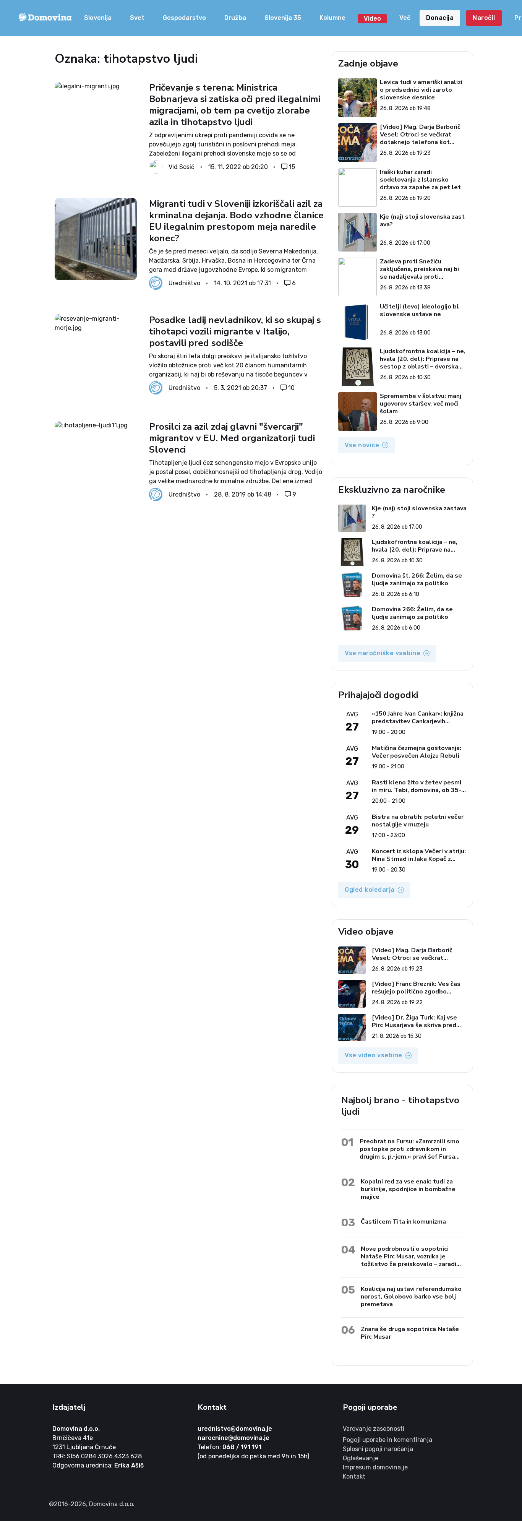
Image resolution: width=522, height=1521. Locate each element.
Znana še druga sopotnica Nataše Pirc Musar (410, 1333)
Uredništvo (184, 283)
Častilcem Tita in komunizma (403, 1221)
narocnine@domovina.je (233, 1437)
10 (291, 387)
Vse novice (362, 445)
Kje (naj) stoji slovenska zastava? (422, 221)
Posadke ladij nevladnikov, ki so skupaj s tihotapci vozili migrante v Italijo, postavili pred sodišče (235, 331)
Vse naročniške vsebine (382, 653)
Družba (235, 17)
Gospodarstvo (184, 17)
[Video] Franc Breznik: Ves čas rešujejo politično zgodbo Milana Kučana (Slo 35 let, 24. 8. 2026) (419, 987)
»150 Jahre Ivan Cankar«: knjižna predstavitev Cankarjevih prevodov (418, 717)
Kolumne (332, 17)
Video (372, 18)
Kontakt (354, 1476)
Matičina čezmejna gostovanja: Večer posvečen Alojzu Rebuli (416, 752)
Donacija (440, 17)
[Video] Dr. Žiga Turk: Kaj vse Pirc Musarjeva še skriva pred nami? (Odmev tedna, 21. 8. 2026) (414, 1021)
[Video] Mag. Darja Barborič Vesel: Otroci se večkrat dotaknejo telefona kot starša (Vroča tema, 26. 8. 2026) (420, 134)
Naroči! (484, 17)
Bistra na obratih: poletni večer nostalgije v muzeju (418, 820)
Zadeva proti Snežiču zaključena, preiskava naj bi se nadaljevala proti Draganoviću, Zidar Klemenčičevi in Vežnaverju (419, 269)
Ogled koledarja (370, 889)
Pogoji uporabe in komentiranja (387, 1439)
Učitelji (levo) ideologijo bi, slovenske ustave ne (420, 310)
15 (292, 166)
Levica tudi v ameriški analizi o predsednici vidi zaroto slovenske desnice (421, 89)
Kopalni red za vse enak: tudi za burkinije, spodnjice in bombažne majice (408, 1189)
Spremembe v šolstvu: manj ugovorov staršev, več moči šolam (420, 403)
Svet (137, 17)
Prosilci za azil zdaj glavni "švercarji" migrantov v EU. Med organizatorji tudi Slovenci (232, 438)
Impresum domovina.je (375, 1467)
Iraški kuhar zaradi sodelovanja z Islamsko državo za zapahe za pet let (420, 179)
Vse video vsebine (373, 1055)
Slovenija (98, 17)
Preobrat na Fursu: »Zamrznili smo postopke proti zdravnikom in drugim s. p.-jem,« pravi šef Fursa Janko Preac (409, 1149)
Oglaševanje (360, 1458)
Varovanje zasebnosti (373, 1428)
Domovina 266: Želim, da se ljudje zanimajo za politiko (412, 613)
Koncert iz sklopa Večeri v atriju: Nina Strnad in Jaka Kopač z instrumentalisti (419, 855)
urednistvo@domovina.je (235, 1428)
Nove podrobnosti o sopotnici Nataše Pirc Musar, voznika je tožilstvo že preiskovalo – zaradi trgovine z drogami (408, 1256)
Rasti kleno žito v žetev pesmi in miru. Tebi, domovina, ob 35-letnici (416, 786)
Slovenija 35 (282, 17)
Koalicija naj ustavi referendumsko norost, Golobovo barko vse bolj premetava (411, 1296)
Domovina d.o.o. (76, 1428)
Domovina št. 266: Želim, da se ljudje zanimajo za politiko (417, 579)
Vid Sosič (182, 166)
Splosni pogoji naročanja (378, 1449)
